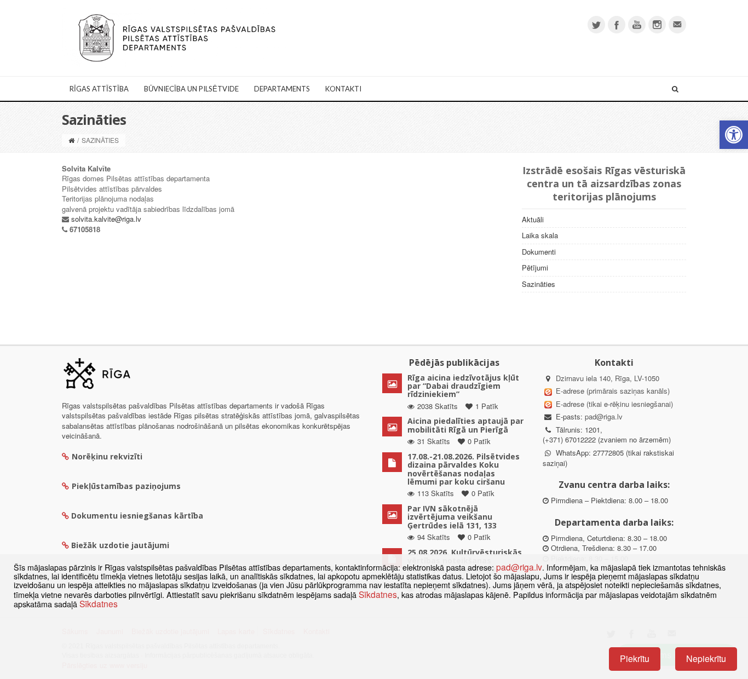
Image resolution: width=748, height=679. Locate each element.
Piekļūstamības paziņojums (126, 486)
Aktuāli (533, 219)
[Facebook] (616, 24)
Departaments (282, 88)
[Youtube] (637, 24)
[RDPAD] (177, 37)
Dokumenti (539, 251)
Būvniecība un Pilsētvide (191, 88)
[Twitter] (596, 24)
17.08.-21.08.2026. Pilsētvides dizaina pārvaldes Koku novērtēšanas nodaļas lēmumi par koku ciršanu (463, 469)
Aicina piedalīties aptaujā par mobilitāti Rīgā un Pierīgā (465, 425)
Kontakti (343, 88)
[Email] (677, 24)
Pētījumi (535, 267)
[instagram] (657, 24)
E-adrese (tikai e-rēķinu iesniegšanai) (613, 404)
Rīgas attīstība (99, 88)
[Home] (71, 140)
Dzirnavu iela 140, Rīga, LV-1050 (607, 378)
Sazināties (538, 284)
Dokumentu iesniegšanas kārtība (137, 515)
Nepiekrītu (706, 658)
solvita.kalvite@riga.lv (106, 219)
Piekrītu (634, 658)
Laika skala (540, 235)
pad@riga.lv (604, 416)
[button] (734, 134)
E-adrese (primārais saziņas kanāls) (613, 390)
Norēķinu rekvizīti (107, 456)
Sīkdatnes (378, 594)
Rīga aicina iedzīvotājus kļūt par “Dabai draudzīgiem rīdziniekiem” (463, 386)
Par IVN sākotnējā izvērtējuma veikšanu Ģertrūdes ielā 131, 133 (452, 517)
